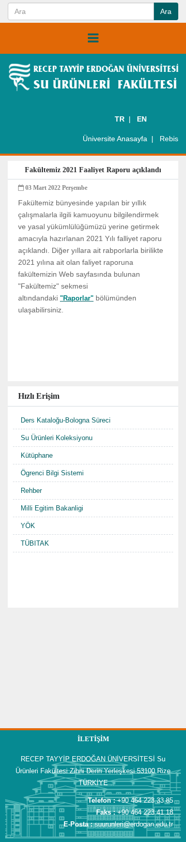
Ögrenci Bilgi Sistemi (52, 473)
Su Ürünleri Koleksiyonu (56, 438)
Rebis (169, 138)
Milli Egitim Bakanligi (52, 508)
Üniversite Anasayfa (115, 138)
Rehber (31, 490)
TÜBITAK (35, 543)
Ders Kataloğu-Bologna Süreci (66, 420)
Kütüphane (37, 455)
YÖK (28, 526)
